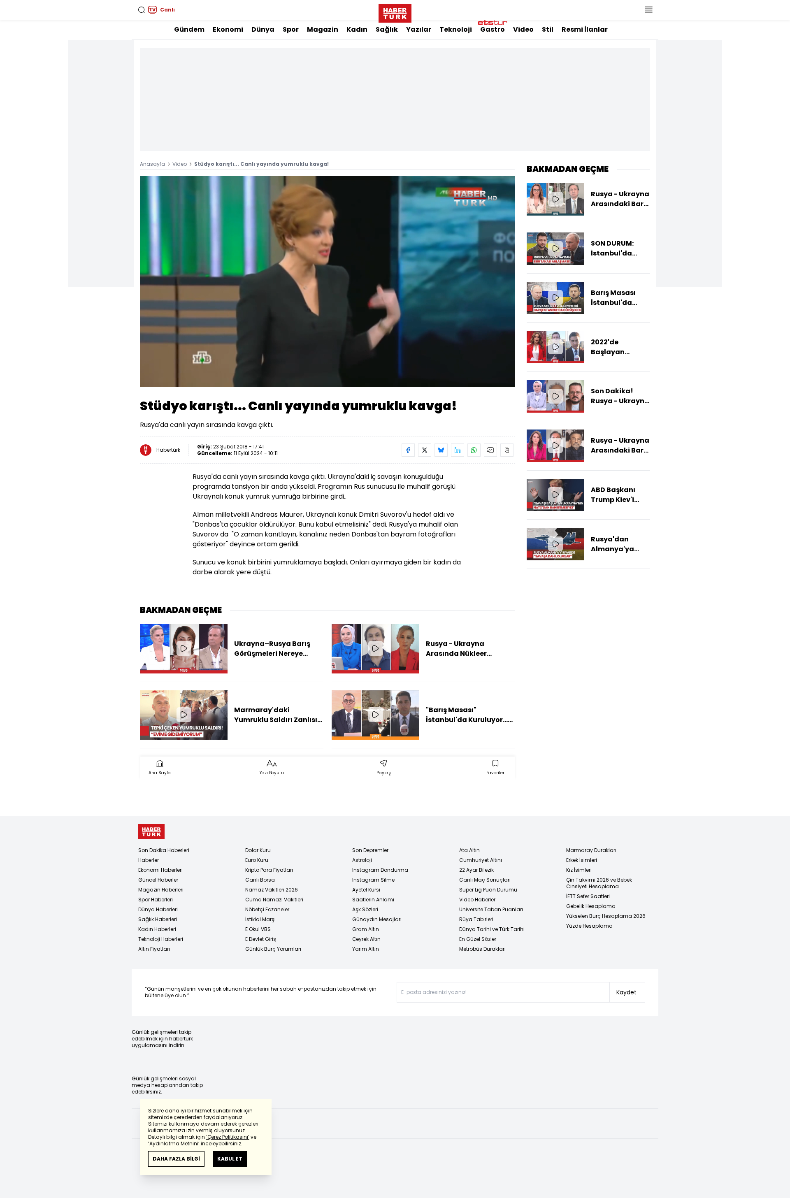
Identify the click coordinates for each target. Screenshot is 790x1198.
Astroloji (362, 860)
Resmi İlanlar (585, 29)
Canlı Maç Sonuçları (485, 879)
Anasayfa (152, 163)
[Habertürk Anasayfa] (395, 11)
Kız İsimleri (579, 869)
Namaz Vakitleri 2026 (271, 889)
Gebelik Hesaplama (591, 906)
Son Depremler (370, 850)
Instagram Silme (373, 879)
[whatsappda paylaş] (474, 450)
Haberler (148, 860)
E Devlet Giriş (260, 939)
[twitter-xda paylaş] (424, 450)
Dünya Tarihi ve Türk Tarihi (492, 929)
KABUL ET (229, 1158)
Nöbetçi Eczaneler (267, 909)
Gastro (492, 29)
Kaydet (626, 992)
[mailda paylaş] (490, 450)
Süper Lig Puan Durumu (488, 889)
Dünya (262, 29)
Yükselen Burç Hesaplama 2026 (606, 915)
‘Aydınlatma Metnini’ (174, 1143)
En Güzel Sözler (477, 939)
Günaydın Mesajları (377, 919)
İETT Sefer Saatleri (588, 896)
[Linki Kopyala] (507, 450)
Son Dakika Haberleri (163, 850)
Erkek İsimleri (581, 860)
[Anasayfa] (151, 831)
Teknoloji (455, 29)
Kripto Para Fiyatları (269, 869)
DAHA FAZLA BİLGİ (176, 1158)
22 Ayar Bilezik (476, 869)
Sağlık (387, 29)
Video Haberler (477, 899)
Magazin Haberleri (161, 889)
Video (523, 29)
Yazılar (418, 29)
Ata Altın (469, 850)
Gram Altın (365, 929)
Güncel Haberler (158, 879)
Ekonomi (228, 29)
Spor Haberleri (155, 899)
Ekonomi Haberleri (160, 869)
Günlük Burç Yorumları (273, 948)
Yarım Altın (365, 948)
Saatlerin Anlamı (373, 899)
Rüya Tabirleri (476, 919)
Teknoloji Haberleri (160, 939)
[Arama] (141, 10)
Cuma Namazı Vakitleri (274, 899)
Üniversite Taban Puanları (491, 909)
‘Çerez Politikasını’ (227, 1136)
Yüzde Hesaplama (589, 925)
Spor (291, 29)
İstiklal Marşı (260, 919)
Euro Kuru (256, 860)
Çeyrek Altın (366, 939)
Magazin (322, 29)
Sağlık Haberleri (157, 919)
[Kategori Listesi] (648, 10)
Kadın (356, 29)
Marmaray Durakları (591, 850)
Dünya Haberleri (158, 909)
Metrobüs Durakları (482, 948)
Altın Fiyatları (154, 948)
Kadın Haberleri (157, 929)
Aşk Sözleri (365, 909)
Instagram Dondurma (380, 869)
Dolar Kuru (258, 850)
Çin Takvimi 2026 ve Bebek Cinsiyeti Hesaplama (599, 883)
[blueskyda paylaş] (441, 450)
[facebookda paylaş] (408, 450)
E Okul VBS (258, 929)
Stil (547, 29)
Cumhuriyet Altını (480, 860)
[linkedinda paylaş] (457, 450)
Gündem (189, 29)
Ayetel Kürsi (366, 889)
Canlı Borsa (260, 879)
